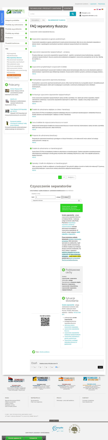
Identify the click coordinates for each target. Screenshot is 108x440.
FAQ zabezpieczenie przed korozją (17, 70)
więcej (34, 46)
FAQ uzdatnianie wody (13, 64)
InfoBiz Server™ (33, 416)
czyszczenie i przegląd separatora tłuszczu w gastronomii (71, 342)
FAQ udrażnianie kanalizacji (15, 60)
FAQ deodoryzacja (12, 55)
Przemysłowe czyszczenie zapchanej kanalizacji (48, 80)
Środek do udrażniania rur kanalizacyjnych (47, 148)
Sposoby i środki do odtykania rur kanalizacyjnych (49, 163)
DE (102, 9)
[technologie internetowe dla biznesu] (91, 380)
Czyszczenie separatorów (50, 186)
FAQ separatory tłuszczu (14, 58)
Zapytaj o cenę (36, 193)
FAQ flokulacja (11, 72)
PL (95, 9)
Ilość (33, 197)
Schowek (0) (33, 438)
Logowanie (93, 4)
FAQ (43, 20)
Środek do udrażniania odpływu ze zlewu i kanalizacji (51, 109)
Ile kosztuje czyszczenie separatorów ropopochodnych (51, 95)
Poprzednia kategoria (13, 78)
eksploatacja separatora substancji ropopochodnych (68, 224)
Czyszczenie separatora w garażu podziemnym (48, 39)
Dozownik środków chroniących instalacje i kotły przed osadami (18, 123)
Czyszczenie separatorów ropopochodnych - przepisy (51, 52)
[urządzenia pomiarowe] (41, 380)
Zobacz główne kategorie (13, 75)
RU (100, 9)
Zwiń (44, 438)
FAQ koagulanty (11, 53)
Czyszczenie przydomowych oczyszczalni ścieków (49, 67)
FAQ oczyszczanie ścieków (14, 68)
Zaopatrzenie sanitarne (81, 4)
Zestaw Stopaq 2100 (16, 89)
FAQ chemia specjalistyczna (15, 66)
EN (97, 9)
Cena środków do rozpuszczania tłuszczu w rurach (50, 122)
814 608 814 (69, 190)
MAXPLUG (13, 99)
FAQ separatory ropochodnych (15, 62)
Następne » (71, 177)
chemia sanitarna (44, 352)
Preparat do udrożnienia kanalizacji (44, 135)
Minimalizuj (4, 438)
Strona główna (35, 20)
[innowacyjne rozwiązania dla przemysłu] (16, 381)
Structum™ (19, 416)
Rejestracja (101, 4)
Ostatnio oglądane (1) (14, 438)
